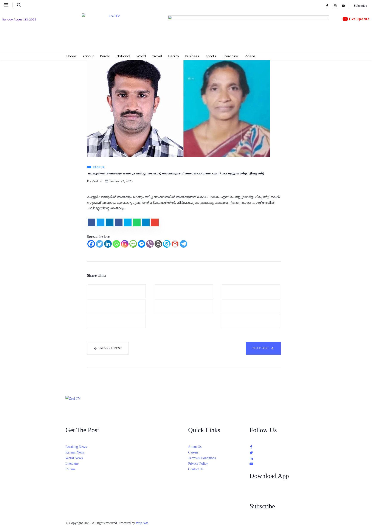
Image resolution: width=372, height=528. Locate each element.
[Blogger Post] (158, 244)
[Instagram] (337, 5)
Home (71, 56)
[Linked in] (278, 458)
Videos (250, 56)
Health (173, 56)
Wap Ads (142, 523)
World (141, 56)
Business (192, 56)
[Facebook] (329, 5)
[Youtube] (345, 5)
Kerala (105, 56)
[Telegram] (183, 244)
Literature (230, 56)
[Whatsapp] (116, 244)
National (123, 56)
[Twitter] (99, 244)
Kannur (88, 56)
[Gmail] (175, 244)
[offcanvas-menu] (8, 5)
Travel (157, 56)
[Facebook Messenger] (141, 244)
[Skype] (166, 244)
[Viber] (150, 244)
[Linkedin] (108, 244)
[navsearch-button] (17, 6)
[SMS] (133, 244)
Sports (211, 56)
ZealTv (97, 181)
